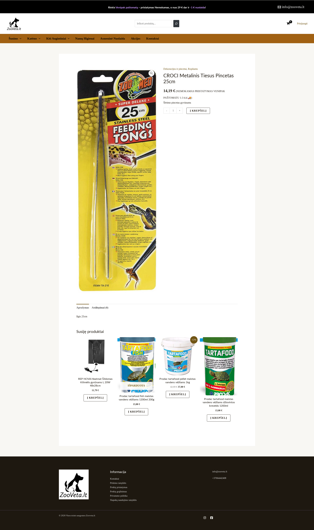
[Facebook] (211, 517)
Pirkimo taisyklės (118, 483)
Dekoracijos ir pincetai (175, 68)
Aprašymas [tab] (82, 307)
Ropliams (193, 68)
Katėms (32, 38)
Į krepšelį (198, 110)
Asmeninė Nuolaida (112, 38)
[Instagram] (204, 517)
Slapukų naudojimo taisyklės (123, 500)
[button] (19, 38)
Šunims (13, 38)
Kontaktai (152, 38)
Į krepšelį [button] (95, 397)
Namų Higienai (84, 38)
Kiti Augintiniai (56, 38)
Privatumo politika (118, 496)
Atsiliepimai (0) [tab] (100, 307)
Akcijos (135, 38)
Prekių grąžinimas (118, 491)
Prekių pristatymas (118, 487)
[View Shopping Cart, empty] (288, 23)
